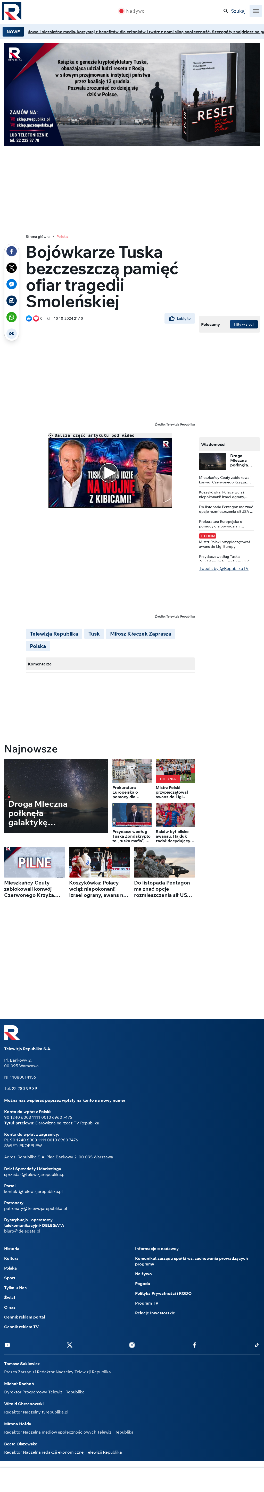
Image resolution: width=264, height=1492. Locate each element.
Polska (62, 237)
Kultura (11, 1258)
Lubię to (184, 318)
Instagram (132, 1344)
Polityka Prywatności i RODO (163, 1293)
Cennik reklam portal (24, 1317)
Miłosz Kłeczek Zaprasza (140, 633)
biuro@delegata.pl (22, 1231)
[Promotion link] (132, 94)
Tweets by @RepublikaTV (224, 568)
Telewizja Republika (54, 633)
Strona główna (38, 237)
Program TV (147, 1303)
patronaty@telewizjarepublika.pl (35, 1208)
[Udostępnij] (11, 251)
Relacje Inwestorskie (155, 1312)
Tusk (94, 633)
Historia (11, 1248)
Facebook (194, 1344)
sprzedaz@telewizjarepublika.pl (34, 1174)
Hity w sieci (244, 324)
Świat (9, 1297)
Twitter (70, 1344)
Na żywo (135, 11)
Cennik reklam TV (21, 1326)
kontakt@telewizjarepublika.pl (33, 1191)
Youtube (7, 1344)
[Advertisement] (132, 1480)
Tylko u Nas (15, 1287)
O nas (9, 1307)
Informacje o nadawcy (157, 1248)
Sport (9, 1277)
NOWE (13, 31)
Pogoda (142, 1283)
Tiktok (257, 1344)
